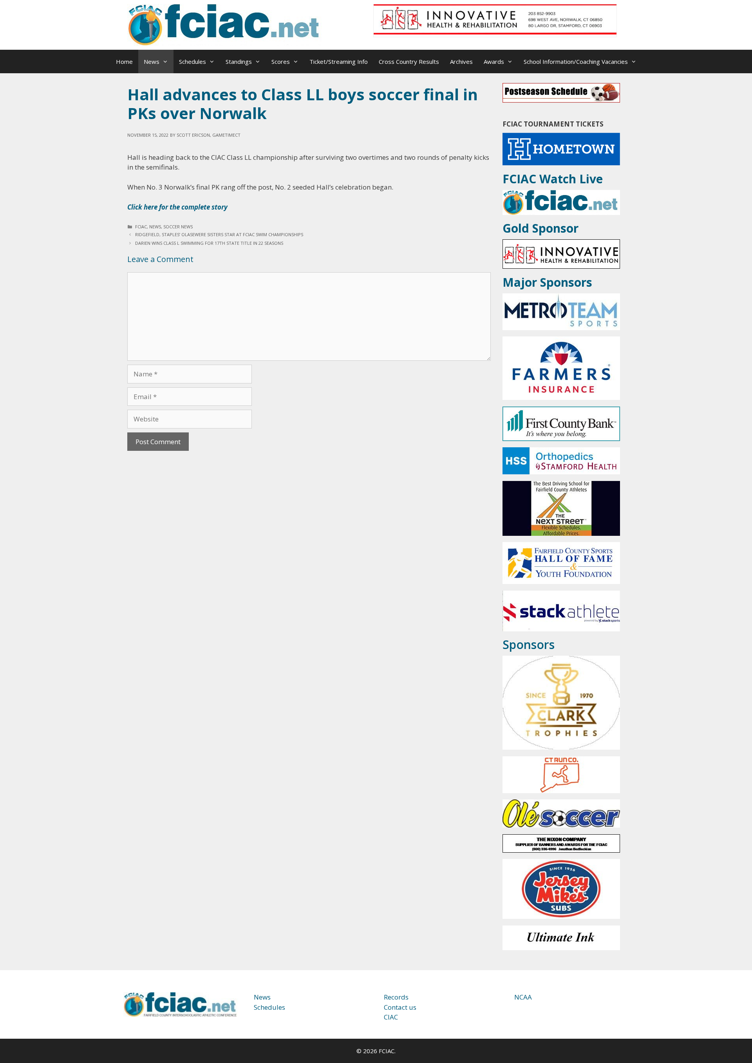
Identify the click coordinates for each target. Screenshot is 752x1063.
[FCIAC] (225, 24)
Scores (280, 61)
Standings (239, 61)
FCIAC (141, 227)
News (151, 61)
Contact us (400, 1007)
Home (124, 61)
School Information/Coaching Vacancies (576, 61)
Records (396, 997)
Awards (494, 61)
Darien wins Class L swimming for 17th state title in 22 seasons (209, 243)
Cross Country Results (409, 61)
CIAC (391, 1016)
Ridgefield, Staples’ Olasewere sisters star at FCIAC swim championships (219, 234)
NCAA (523, 997)
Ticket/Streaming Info (338, 61)
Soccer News (178, 227)
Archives (461, 61)
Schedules (192, 61)
